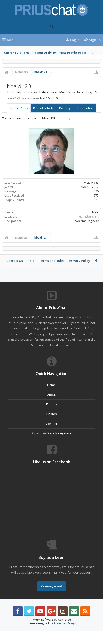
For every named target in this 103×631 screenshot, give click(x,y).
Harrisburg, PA (89, 217)
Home (51, 385)
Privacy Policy (79, 261)
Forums (51, 404)
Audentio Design (65, 623)
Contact (51, 423)
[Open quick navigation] (96, 72)
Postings (65, 108)
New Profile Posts (73, 53)
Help (30, 261)
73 (97, 200)
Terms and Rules (51, 261)
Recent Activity (44, 53)
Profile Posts (19, 108)
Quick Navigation (58, 433)
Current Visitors (16, 53)
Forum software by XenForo (51, 620)
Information (85, 108)
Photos (51, 414)
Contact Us (14, 261)
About (51, 395)
